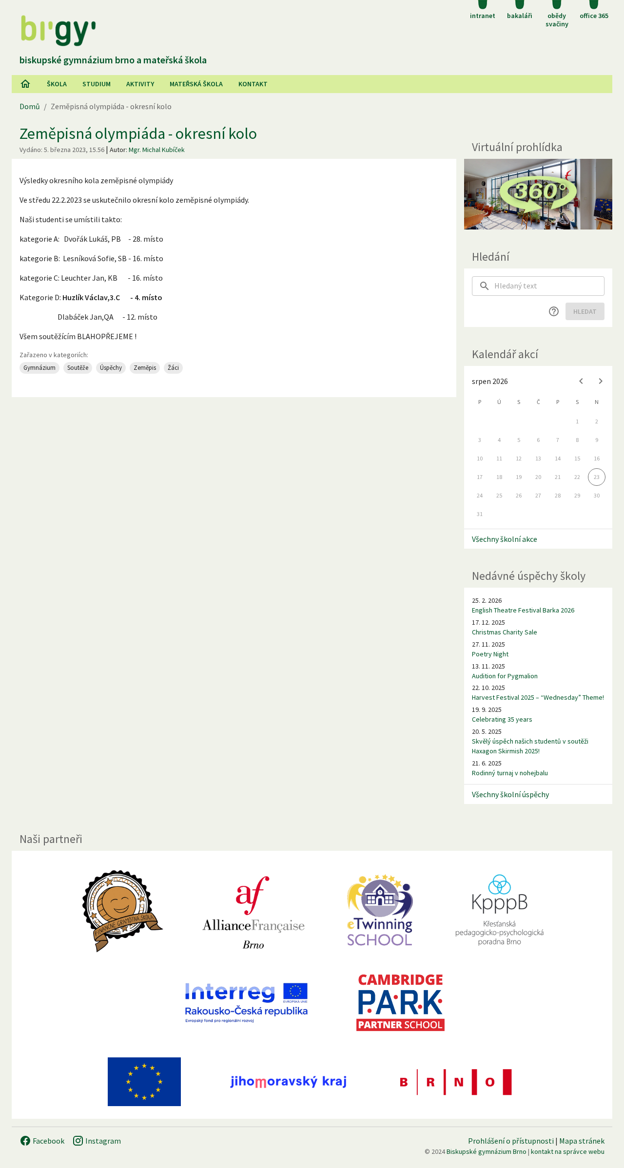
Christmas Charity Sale (504, 632)
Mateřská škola (196, 83)
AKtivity (140, 83)
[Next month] (600, 381)
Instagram (102, 1141)
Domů (30, 106)
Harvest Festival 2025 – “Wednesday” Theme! (538, 697)
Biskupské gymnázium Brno (486, 1151)
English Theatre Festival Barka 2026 (523, 610)
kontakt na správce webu (567, 1151)
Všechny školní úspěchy (510, 794)
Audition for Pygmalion (505, 675)
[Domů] (25, 84)
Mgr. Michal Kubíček (157, 149)
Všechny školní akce (504, 539)
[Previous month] (581, 381)
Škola (57, 83)
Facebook (47, 1141)
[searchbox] (549, 286)
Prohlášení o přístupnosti (511, 1141)
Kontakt (253, 83)
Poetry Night (490, 654)
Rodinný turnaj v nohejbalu (510, 772)
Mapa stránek (581, 1141)
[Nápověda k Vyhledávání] (554, 311)
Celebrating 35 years (502, 719)
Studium (96, 83)
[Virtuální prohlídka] (538, 194)
